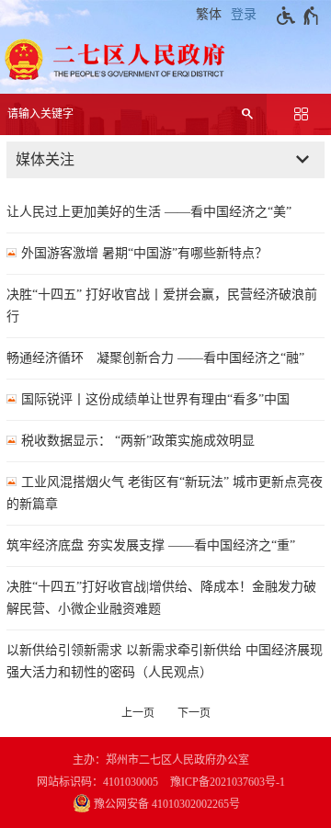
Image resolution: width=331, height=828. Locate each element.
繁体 (209, 14)
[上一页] (138, 713)
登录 (244, 14)
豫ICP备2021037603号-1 (227, 782)
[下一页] (194, 713)
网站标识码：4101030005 (97, 782)
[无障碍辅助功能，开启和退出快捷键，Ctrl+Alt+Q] (298, 16)
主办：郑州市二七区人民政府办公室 (161, 760)
